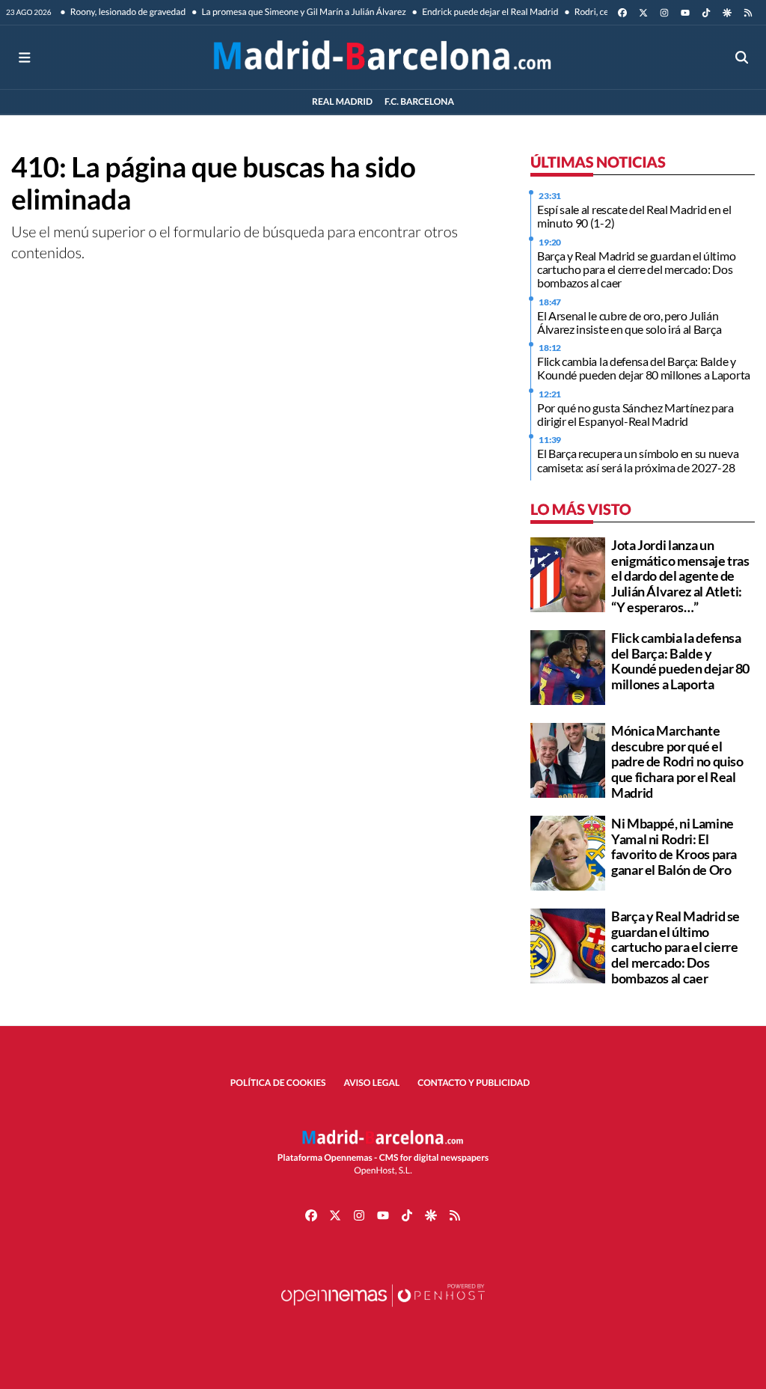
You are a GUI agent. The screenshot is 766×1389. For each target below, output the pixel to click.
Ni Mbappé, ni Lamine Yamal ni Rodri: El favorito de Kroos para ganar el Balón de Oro (674, 846)
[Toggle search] (742, 57)
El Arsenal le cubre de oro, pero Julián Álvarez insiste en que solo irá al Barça (629, 322)
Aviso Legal (372, 1082)
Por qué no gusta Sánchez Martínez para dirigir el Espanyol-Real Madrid (635, 414)
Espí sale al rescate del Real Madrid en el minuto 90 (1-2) (634, 216)
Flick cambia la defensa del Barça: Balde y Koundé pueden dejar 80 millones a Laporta (643, 368)
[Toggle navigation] (24, 57)
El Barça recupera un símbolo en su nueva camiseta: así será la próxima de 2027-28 (637, 460)
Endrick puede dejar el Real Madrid (489, 11)
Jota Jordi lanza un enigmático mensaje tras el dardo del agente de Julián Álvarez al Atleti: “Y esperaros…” (680, 576)
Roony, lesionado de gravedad (127, 11)
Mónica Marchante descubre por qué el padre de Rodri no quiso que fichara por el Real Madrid (677, 761)
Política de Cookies (278, 1082)
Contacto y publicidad (473, 1082)
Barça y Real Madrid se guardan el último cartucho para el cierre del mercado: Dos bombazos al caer (636, 269)
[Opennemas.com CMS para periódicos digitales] (383, 1310)
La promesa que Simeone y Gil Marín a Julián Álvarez (303, 11)
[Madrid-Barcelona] (383, 57)
